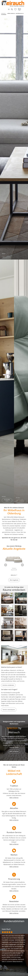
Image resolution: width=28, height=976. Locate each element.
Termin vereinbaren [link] (9, 710)
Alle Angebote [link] (14, 580)
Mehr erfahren (14, 798)
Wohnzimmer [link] (21, 602)
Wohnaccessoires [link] (21, 627)
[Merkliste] (15, 9)
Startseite (3, 13)
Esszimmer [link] (7, 614)
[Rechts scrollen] (22, 564)
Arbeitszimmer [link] (7, 627)
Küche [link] (21, 614)
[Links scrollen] (5, 564)
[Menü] (9, 9)
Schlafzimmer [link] (7, 602)
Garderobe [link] (21, 639)
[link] (13, 4)
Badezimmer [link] (7, 639)
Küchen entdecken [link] (8, 685)
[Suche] (12, 9)
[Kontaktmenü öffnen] (19, 9)
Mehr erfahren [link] (14, 751)
